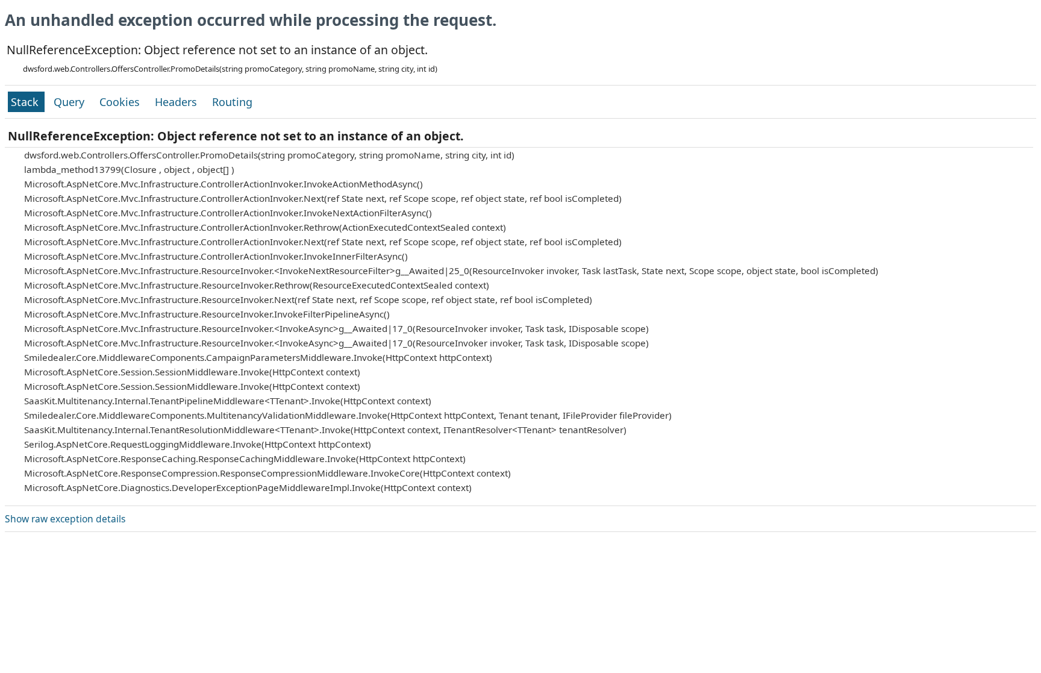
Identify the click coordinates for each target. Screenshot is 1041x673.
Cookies (121, 102)
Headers (177, 102)
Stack (26, 102)
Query (70, 102)
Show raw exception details (65, 518)
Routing (232, 102)
